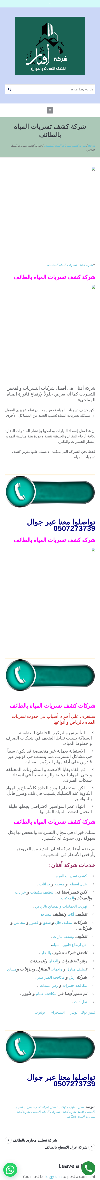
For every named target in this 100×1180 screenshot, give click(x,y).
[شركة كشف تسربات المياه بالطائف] (50, 211)
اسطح (74, 884)
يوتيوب (40, 1012)
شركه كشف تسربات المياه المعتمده (65, 146)
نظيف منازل (76, 969)
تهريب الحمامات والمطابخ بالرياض (61, 906)
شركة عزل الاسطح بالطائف (65, 1147)
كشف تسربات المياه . (70, 875)
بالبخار (46, 952)
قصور (34, 922)
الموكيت (67, 898)
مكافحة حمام (46, 993)
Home (91, 146)
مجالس (19, 922)
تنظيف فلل (63, 922)
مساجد (45, 914)
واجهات (56, 969)
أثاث (70, 914)
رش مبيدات (49, 985)
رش (72, 977)
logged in (53, 1176)
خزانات (45, 884)
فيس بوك (88, 1012)
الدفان (53, 960)
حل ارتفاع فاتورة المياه (69, 944)
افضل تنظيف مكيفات (72, 1107)
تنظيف (48, 892)
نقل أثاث (80, 1001)
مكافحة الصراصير (50, 977)
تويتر (73, 1012)
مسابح (59, 884)
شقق (47, 922)
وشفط (69, 936)
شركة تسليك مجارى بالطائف (35, 1140)
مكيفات (36, 892)
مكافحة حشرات (74, 985)
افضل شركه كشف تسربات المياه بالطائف (57, 1112)
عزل (83, 884)
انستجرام (58, 1012)
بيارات (58, 936)
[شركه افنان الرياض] (50, 46)
